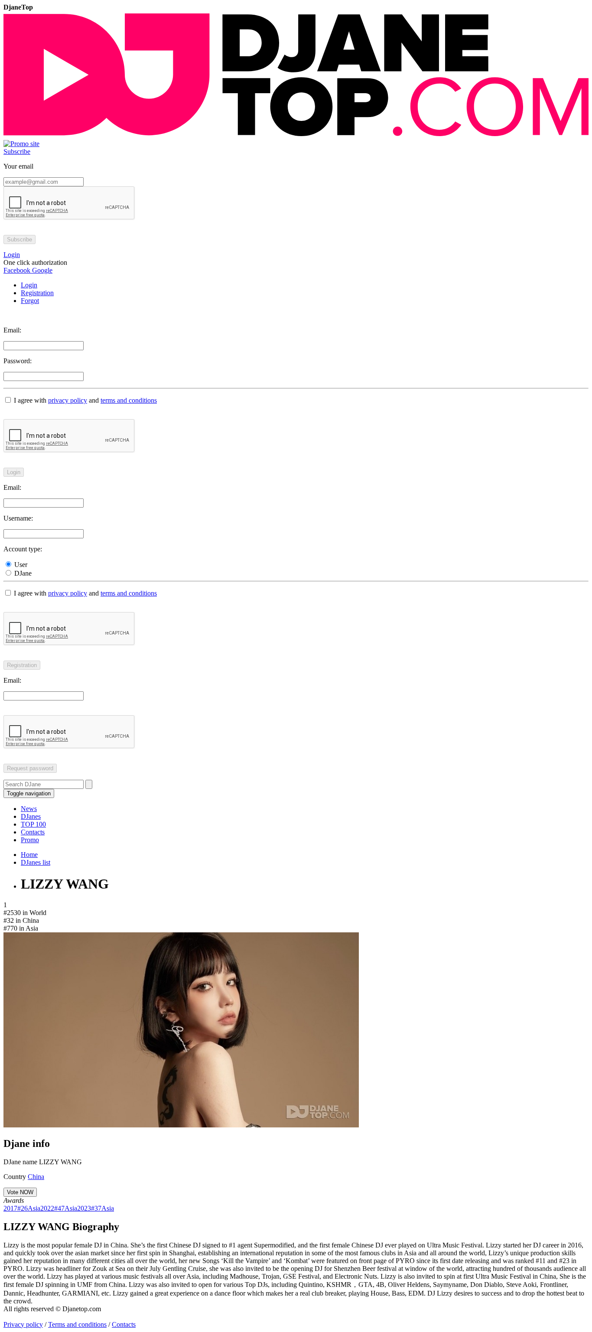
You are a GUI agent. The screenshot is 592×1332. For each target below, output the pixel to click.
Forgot (30, 300)
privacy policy (67, 400)
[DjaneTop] (296, 136)
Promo (30, 839)
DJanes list (35, 862)
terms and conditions (129, 400)
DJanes (31, 816)
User (20, 564)
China (36, 1176)
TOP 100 (33, 824)
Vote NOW (20, 1192)
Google (41, 270)
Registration (37, 292)
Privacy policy (23, 1324)
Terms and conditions (77, 1324)
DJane (22, 573)
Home (29, 854)
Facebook (16, 270)
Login (29, 285)
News (29, 808)
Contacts (33, 832)
